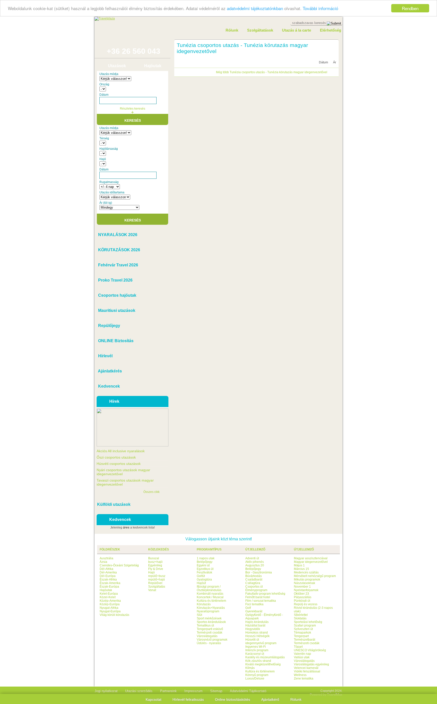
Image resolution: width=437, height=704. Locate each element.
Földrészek (110, 549)
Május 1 (299, 565)
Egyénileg (155, 565)
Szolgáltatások (260, 30)
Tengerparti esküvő (210, 629)
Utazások (117, 66)
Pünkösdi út (302, 600)
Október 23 (301, 593)
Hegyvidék (252, 629)
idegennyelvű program (260, 643)
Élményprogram (256, 590)
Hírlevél (105, 356)
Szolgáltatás (156, 586)
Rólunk (232, 30)
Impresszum (193, 691)
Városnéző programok (212, 639)
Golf (248, 608)
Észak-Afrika (108, 579)
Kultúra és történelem (211, 600)
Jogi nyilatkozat (106, 691)
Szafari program (305, 625)
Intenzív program (256, 650)
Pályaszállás (302, 597)
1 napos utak (205, 558)
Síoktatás (300, 618)
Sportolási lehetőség (308, 622)
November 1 (302, 586)
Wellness (300, 675)
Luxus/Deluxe (254, 678)
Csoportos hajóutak (116, 295)
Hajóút (201, 583)
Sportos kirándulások (211, 622)
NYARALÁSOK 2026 (117, 235)
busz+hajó (155, 562)
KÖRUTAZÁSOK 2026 (118, 250)
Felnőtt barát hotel (257, 597)
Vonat (152, 590)
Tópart (298, 646)
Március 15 (301, 569)
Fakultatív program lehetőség (265, 593)
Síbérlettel (301, 615)
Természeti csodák (209, 632)
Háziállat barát (255, 625)
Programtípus (209, 549)
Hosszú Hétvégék (257, 636)
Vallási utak (302, 657)
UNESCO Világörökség (310, 650)
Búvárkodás (253, 576)
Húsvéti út (252, 639)
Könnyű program (256, 675)
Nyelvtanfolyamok (306, 590)
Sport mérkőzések (209, 618)
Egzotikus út (205, 569)
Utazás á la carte (296, 30)
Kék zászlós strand (258, 661)
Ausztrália (106, 558)
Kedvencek (108, 386)
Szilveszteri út (303, 629)
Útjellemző (255, 549)
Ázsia (103, 562)
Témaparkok (302, 632)
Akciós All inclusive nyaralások (121, 451)
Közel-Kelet (108, 597)
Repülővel (155, 583)
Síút (199, 615)
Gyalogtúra (204, 579)
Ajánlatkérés (109, 371)
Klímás (250, 668)
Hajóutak (152, 66)
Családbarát (253, 579)
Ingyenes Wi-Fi (255, 646)
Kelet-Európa (109, 593)
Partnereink (168, 691)
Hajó (151, 572)
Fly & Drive (155, 569)
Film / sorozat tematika (260, 600)
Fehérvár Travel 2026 (117, 265)
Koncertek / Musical (210, 597)
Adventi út (252, 558)
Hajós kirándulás (257, 622)
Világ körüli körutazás (114, 615)
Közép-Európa (110, 604)
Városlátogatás (207, 636)
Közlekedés (158, 549)
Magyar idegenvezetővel (311, 562)
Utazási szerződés (138, 691)
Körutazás (204, 604)
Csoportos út (254, 586)
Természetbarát (304, 639)
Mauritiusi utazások (116, 310)
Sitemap (216, 691)
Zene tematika (303, 678)
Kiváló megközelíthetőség (263, 664)
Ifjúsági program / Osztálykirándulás (209, 588)
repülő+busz (156, 576)
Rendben (410, 8)
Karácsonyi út (254, 654)
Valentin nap (302, 654)
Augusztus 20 (254, 565)
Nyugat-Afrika (109, 608)
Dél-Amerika (108, 572)
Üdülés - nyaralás (209, 643)
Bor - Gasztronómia (258, 572)
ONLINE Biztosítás (115, 341)
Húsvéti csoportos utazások (119, 464)
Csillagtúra (252, 583)
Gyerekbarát (253, 611)
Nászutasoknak (304, 583)
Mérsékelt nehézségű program (315, 576)
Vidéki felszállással (307, 671)
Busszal (153, 558)
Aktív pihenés (254, 562)
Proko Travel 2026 (115, 280)
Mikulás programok (307, 579)
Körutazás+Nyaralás (211, 608)
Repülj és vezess (305, 604)
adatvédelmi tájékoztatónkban (255, 8)
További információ (320, 8)
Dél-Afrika (106, 569)
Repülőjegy (108, 325)
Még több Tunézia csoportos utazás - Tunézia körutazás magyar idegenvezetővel (271, 72)
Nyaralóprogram (208, 611)
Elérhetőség (330, 30)
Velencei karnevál (306, 668)
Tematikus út (205, 625)
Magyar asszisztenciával (310, 558)
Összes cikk (151, 492)
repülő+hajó (156, 579)
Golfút (201, 576)
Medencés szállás (306, 572)
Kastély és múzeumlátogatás (265, 657)
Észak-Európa (109, 586)
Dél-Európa (108, 576)
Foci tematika (254, 604)
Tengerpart (301, 636)
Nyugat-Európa (110, 611)
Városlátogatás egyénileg (311, 664)
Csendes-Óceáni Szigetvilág (119, 565)
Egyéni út (203, 565)
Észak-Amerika (110, 583)
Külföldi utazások (113, 504)
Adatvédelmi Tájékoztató (248, 691)
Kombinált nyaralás (210, 593)
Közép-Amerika (110, 600)
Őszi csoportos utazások (116, 457)
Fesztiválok (204, 572)
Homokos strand (256, 632)
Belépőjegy (204, 562)
